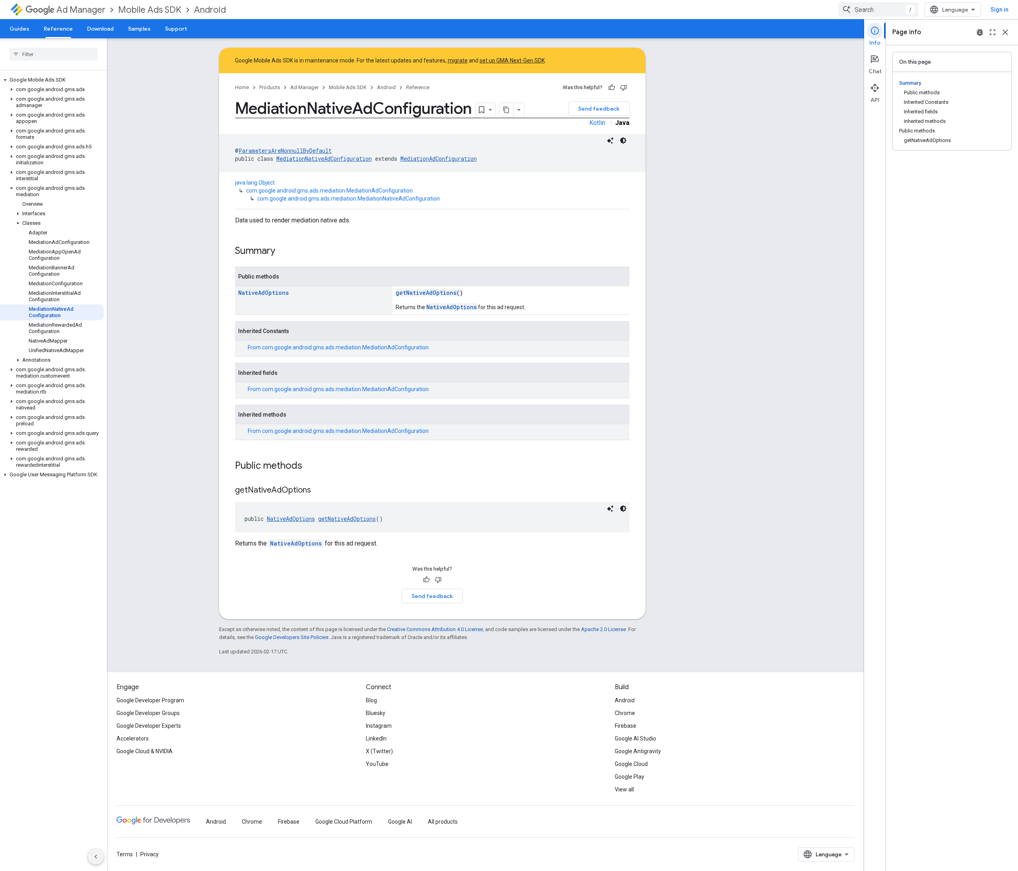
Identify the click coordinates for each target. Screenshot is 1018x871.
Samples (139, 28)
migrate (458, 60)
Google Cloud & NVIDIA (145, 751)
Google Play (629, 777)
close (1005, 32)
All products (443, 821)
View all (624, 789)
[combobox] (878, 9)
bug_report (980, 32)
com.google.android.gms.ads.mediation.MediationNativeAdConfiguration (348, 198)
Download (100, 28)
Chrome (625, 713)
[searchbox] (53, 54)
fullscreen (992, 32)
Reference (58, 28)
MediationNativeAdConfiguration (324, 158)
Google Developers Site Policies (291, 637)
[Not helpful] (623, 88)
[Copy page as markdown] (506, 110)
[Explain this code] (610, 140)
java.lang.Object (255, 182)
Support (176, 28)
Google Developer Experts (149, 726)
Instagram (379, 726)
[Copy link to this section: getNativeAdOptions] (319, 490)
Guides (19, 28)
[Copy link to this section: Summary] (283, 251)
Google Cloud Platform (343, 821)
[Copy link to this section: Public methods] (310, 466)
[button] (52, 80)
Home (242, 87)
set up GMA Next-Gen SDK (512, 60)
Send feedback (599, 108)
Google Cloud (631, 764)
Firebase (625, 726)
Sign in (999, 9)
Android (210, 9)
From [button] (338, 347)
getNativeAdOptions (426, 292)
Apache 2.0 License (603, 629)
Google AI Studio (635, 738)
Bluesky (375, 713)
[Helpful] (612, 88)
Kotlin (597, 123)
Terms (125, 854)
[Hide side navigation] (96, 857)
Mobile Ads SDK (149, 9)
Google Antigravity (638, 751)
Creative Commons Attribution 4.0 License (435, 629)
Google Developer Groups (148, 713)
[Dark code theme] (623, 140)
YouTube (377, 764)
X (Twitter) (379, 751)
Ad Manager (80, 9)
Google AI (400, 821)
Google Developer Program (150, 700)
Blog (371, 700)
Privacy (149, 854)
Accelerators (133, 738)
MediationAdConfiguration (438, 158)
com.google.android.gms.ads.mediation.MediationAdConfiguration (329, 190)
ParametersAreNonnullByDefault (285, 150)
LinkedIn (376, 738)
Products (269, 87)
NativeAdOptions (263, 292)
